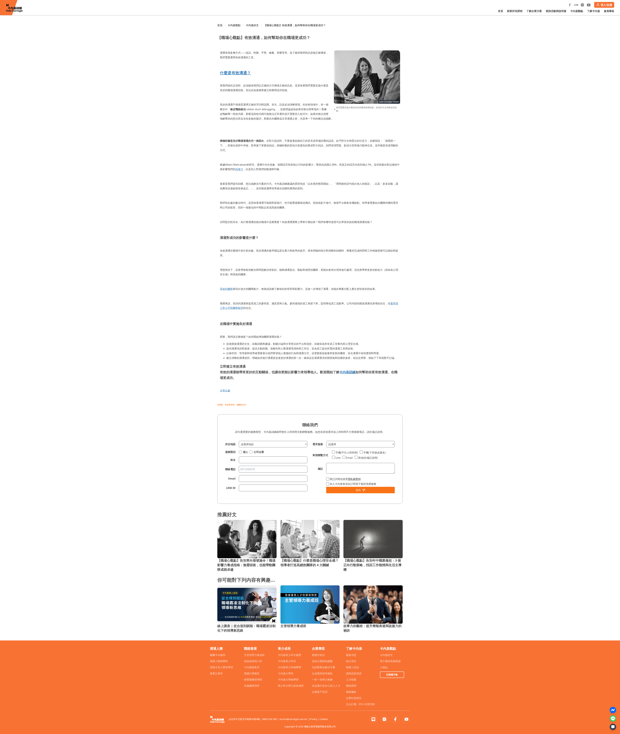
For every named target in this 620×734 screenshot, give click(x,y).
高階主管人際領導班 (221, 667)
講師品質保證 (354, 673)
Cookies (324, 719)
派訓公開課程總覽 (322, 661)
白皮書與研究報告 (322, 673)
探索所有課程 (514, 11)
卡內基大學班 (285, 673)
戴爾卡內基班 (217, 655)
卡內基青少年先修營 (289, 655)
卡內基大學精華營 (288, 679)
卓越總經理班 (251, 685)
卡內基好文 (252, 25)
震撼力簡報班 (251, 673)
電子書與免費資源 (390, 661)
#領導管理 (229, 404)
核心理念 (351, 661)
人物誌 (384, 667)
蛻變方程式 (318, 655)
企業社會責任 (354, 698)
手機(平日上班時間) (347, 452)
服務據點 (351, 692)
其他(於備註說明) (368, 457)
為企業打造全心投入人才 (326, 685)
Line (338, 457)
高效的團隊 (226, 289)
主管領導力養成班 (254, 655)
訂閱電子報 (392, 674)
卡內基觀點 (576, 11)
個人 (245, 452)
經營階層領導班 (253, 679)
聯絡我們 (351, 685)
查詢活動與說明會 (556, 11)
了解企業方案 (534, 11)
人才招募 (351, 679)
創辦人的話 (352, 667)
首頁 (500, 11)
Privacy (313, 719)
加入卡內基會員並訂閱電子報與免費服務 (353, 484)
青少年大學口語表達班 (291, 685)
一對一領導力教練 (322, 679)
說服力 (239, 169)
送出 (358, 490)
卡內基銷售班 (251, 667)
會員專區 (609, 11)
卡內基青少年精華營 (289, 667)
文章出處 (225, 390)
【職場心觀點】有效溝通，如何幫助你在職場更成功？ (295, 25)
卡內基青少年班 (287, 661)
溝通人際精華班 (219, 661)
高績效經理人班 (253, 661)
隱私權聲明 (354, 479)
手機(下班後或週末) (374, 452)
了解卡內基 (593, 11)
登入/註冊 (606, 5)
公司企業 (259, 452)
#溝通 (220, 404)
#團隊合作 (241, 404)
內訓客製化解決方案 (323, 667)
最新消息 (351, 655)
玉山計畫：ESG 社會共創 (360, 704)
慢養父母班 (216, 673)
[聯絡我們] (613, 727)
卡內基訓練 (347, 372)
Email (349, 457)
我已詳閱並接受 (345, 479)
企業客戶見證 (319, 692)
